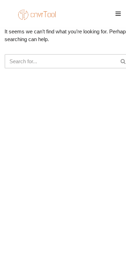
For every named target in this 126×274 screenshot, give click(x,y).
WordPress (68, 256)
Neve (16, 256)
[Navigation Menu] (118, 13)
